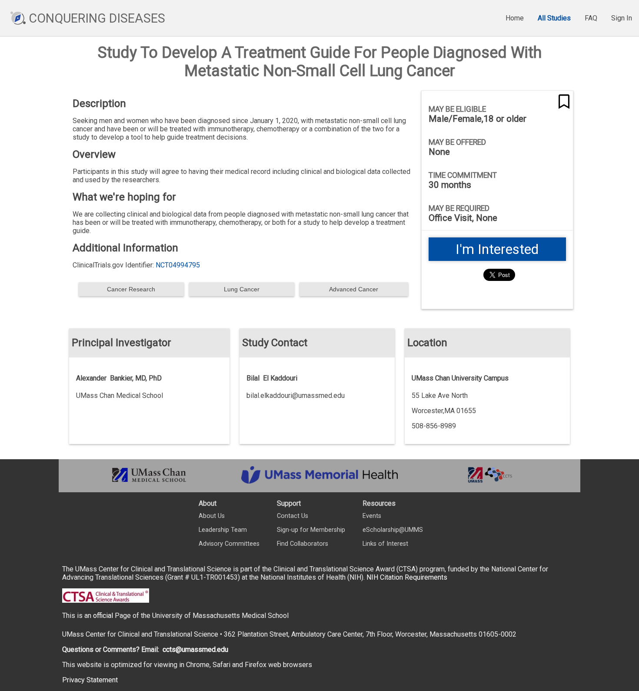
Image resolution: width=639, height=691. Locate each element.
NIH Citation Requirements (406, 577)
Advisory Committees (229, 543)
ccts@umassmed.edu (195, 649)
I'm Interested (497, 249)
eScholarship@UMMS (393, 530)
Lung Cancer (242, 289)
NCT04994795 (178, 265)
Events (372, 516)
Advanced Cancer (353, 289)
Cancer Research (131, 289)
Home (515, 18)
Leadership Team (223, 530)
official (103, 615)
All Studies (554, 18)
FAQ (591, 18)
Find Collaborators (302, 543)
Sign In (621, 18)
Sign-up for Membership (311, 530)
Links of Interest (385, 543)
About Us (212, 516)
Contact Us (292, 516)
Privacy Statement (90, 680)
